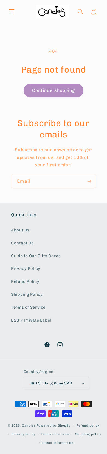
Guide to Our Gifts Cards (36, 255)
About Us (20, 230)
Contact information (56, 443)
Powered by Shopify (53, 425)
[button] (11, 11)
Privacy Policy (25, 268)
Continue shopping (53, 90)
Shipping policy (88, 434)
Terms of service (55, 434)
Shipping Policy (27, 294)
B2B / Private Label (31, 320)
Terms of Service (28, 307)
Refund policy (88, 425)
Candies (29, 425)
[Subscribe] (89, 181)
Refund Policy (25, 281)
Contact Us (22, 242)
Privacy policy (23, 434)
